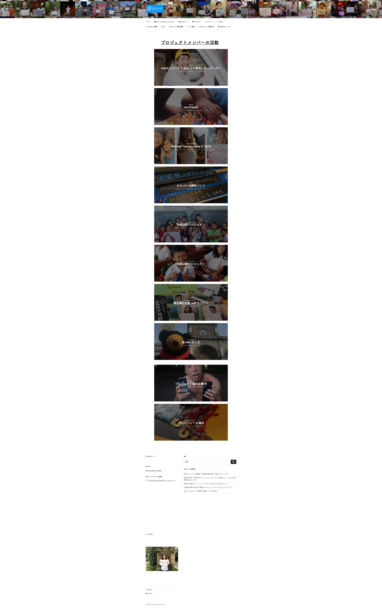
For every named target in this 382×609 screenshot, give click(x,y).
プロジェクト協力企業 (176, 26)
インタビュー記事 (151, 26)
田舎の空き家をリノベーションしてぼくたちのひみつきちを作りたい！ (206, 483)
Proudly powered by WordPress (155, 604)
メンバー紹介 (191, 26)
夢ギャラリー (183, 22)
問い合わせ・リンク (224, 26)
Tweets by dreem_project (153, 470)
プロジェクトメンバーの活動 (214, 22)
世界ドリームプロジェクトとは (163, 22)
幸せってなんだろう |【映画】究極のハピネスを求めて (201, 491)
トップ (148, 22)
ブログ (163, 26)
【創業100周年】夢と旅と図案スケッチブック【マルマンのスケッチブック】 (208, 487)
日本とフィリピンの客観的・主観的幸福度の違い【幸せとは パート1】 (206, 474)
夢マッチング (196, 22)
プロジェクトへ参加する (206, 26)
